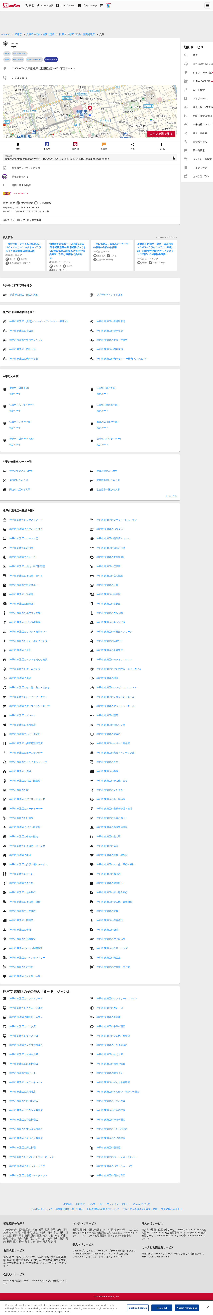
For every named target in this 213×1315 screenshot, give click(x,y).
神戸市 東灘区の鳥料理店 (22, 1091)
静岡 (27, 1235)
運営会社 (67, 1204)
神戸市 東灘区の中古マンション (26, 340)
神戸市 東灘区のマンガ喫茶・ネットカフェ (119, 668)
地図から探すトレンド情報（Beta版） (108, 1229)
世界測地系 (27, 203)
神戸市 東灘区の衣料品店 (22, 724)
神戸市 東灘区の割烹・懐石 (111, 1063)
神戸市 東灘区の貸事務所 (110, 330)
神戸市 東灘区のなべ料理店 (23, 1101)
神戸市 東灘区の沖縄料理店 (111, 1119)
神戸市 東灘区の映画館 (108, 594)
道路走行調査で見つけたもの (107, 1232)
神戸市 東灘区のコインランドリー (27, 957)
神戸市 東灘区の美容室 (108, 957)
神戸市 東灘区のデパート (22, 715)
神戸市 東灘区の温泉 (20, 678)
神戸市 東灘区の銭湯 (107, 678)
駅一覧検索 (13, 1262)
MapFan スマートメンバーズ (157, 1253)
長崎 (21, 1241)
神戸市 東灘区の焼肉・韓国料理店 (77, 34)
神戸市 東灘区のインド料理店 (112, 1129)
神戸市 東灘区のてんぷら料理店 (113, 1082)
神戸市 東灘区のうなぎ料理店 (112, 1045)
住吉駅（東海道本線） (108, 404)
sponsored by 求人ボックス (166, 237)
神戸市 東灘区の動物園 (21, 603)
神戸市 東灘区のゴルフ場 (110, 613)
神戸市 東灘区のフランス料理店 (26, 1110)
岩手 (41, 1229)
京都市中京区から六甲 (108, 480)
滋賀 (45, 1235)
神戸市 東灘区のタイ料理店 (111, 1138)
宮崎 (39, 1241)
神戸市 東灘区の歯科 (20, 855)
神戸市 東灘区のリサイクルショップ (28, 762)
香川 (56, 1238)
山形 (59, 1229)
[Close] (207, 1307)
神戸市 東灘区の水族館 (108, 603)
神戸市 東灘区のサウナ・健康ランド (28, 631)
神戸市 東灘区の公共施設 (22, 911)
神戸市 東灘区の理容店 (21, 967)
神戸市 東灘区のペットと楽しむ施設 (28, 659)
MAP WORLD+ (165, 1235)
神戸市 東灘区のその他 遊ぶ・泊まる (29, 687)
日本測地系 (45, 203)
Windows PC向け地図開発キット (168, 1232)
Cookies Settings (138, 1308)
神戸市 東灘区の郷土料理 (22, 1147)
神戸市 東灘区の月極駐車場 (111, 321)
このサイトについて (41, 1209)
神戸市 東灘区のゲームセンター (26, 668)
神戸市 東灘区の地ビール (22, 1073)
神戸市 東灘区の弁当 (107, 762)
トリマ (111, 1253)
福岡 (9, 1241)
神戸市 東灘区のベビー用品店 (24, 734)
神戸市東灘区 (18, 59)
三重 (39, 1235)
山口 (44, 1238)
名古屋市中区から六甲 (108, 489)
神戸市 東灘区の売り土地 (22, 349)
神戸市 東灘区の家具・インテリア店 (115, 752)
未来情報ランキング (26, 1259)
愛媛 (62, 1238)
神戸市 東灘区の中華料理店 (111, 557)
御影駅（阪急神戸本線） (22, 438)
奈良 (5, 1238)
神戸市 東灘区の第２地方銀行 (112, 892)
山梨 (9, 1235)
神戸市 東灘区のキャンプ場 (111, 622)
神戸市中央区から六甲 (21, 471)
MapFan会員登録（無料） (17, 1280)
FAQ (101, 1204)
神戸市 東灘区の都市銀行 (110, 883)
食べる (6, 53)
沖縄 (53, 1241)
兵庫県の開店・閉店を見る (23, 294)
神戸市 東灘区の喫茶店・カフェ (113, 538)
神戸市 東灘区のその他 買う (112, 780)
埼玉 (23, 1232)
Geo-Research (195, 1235)
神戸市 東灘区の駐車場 (21, 818)
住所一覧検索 (46, 1259)
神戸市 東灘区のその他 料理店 (113, 1035)
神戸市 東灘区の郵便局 (108, 873)
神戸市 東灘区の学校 (20, 929)
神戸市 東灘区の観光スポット (24, 585)
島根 (26, 1238)
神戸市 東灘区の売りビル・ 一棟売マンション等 (122, 358)
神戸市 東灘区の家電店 (108, 734)
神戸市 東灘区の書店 (107, 771)
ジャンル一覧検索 (29, 1262)
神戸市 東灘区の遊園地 (21, 594)
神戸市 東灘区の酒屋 (20, 771)
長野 (15, 1235)
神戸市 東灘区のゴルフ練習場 (24, 622)
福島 (65, 1229)
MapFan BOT (100, 1253)
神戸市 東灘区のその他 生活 (24, 976)
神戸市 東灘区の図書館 (21, 920)
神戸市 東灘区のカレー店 (22, 557)
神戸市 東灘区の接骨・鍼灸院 (112, 855)
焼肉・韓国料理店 (19, 53)
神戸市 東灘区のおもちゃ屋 (111, 724)
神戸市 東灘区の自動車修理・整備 (114, 808)
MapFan (5, 34)
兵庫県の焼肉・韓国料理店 (40, 34)
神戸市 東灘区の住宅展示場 (111, 939)
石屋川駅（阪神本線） (108, 421)
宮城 (47, 1229)
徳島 (50, 1238)
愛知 (33, 1235)
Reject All (162, 1308)
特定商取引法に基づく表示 (69, 1209)
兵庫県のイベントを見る (110, 294)
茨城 (5, 1232)
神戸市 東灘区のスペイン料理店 (26, 1138)
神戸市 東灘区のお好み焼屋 (23, 1054)
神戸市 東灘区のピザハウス (111, 1101)
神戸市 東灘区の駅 (19, 790)
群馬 (17, 1232)
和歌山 (12, 1238)
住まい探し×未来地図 (49, 1256)
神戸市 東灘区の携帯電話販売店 (26, 743)
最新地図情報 (80, 1229)
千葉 (29, 1232)
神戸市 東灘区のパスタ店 (110, 529)
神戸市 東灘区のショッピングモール (115, 696)
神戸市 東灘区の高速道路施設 (112, 827)
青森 (35, 1229)
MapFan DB (193, 1232)
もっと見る (171, 496)
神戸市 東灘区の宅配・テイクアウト (28, 1175)
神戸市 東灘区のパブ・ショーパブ (114, 1166)
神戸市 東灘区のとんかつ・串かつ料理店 (118, 1091)
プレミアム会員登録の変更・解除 (140, 1209)
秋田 (53, 1229)
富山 (56, 1232)
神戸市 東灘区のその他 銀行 (24, 901)
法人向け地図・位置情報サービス (159, 1229)
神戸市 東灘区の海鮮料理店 (23, 1063)
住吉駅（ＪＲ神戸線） (21, 421)
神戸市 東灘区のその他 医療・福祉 (115, 864)
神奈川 (42, 1232)
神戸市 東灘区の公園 (107, 585)
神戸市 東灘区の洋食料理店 (111, 1110)
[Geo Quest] (108, 5)
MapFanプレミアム (83, 1250)
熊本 (27, 1241)
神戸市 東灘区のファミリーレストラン (117, 519)
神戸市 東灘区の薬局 (107, 715)
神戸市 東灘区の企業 (107, 929)
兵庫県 (18, 34)
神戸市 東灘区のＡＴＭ (21, 883)
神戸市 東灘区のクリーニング (112, 948)
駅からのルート (51, 59)
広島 (38, 1238)
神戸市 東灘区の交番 (107, 911)
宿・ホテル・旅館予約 (119, 1235)
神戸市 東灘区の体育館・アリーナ (114, 631)
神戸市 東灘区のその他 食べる (26, 575)
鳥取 (20, 1238)
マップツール (29, 1256)
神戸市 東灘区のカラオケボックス (114, 659)
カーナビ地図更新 (97, 1235)
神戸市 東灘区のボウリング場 (24, 613)
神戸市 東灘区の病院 (107, 845)
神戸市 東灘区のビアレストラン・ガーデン (31, 1156)
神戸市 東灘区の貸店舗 (21, 330)
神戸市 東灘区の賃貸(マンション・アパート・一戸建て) (38, 321)
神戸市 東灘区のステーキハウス (26, 1082)
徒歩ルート (15, 393)
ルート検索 (15, 1256)
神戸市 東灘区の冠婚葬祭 (22, 939)
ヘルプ (91, 1204)
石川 (62, 1232)
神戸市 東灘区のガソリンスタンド (27, 799)
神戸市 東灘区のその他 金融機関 (114, 901)
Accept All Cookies (187, 1308)
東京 (35, 1232)
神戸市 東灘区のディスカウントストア (29, 706)
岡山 (32, 1238)
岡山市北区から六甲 (19, 489)
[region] (90, 111)
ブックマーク (47, 1262)
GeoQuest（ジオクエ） (85, 1256)
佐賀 (15, 1241)
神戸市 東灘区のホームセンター (26, 752)
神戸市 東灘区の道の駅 (108, 836)
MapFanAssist (83, 1253)
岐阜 (21, 1235)
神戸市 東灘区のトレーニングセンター (29, 641)
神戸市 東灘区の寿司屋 (21, 547)
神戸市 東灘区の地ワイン (110, 1073)
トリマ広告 (180, 1235)
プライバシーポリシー (118, 1204)
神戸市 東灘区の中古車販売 (23, 836)
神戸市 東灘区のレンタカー (111, 790)
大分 (33, 1241)
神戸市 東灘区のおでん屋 (110, 1054)
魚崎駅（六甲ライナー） (109, 438)
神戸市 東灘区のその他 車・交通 (27, 845)
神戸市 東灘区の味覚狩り (110, 641)
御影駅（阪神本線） (34, 59)
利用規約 (80, 1204)
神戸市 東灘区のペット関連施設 (26, 948)
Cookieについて (141, 1204)
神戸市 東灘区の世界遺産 (110, 650)
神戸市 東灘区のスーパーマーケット (28, 696)
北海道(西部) (24, 1229)
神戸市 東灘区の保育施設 (110, 920)
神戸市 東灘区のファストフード (26, 519)
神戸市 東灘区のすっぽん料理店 (26, 1129)
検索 (5, 1256)
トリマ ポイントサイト (111, 1256)
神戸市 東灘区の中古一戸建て (112, 340)
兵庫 (63, 1235)
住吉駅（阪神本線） (107, 387)
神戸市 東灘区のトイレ (21, 873)
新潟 (50, 1232)
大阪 (51, 1235)
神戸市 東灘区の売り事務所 (23, 358)
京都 (57, 1235)
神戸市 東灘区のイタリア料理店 (26, 1045)
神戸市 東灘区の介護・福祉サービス (28, 864)
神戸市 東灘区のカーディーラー (26, 808)
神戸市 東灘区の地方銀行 (22, 892)
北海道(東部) (10, 1229)
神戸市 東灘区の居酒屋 (108, 566)
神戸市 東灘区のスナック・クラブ (27, 1166)
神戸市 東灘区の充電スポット (112, 818)
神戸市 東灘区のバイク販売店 (24, 827)
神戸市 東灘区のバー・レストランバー (117, 1156)
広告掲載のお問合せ (171, 1209)
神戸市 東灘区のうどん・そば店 (26, 529)
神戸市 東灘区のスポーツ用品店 (113, 743)
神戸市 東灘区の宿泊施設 (110, 575)
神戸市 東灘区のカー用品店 (111, 799)
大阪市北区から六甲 (107, 471)
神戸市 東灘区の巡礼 (20, 650)
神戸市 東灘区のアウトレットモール (115, 706)
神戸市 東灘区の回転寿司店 (111, 547)
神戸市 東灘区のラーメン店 (23, 538)
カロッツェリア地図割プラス (189, 1253)
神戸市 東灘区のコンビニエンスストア (117, 687)
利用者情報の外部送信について (103, 1209)
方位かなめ (122, 1253)
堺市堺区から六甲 (18, 480)
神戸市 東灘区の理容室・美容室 (113, 967)
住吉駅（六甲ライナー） (22, 404)
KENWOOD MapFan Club (155, 1256)
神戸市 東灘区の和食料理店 (23, 1119)
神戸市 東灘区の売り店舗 (110, 349)
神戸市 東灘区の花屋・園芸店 (24, 780)
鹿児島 (46, 1241)
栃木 (11, 1232)
